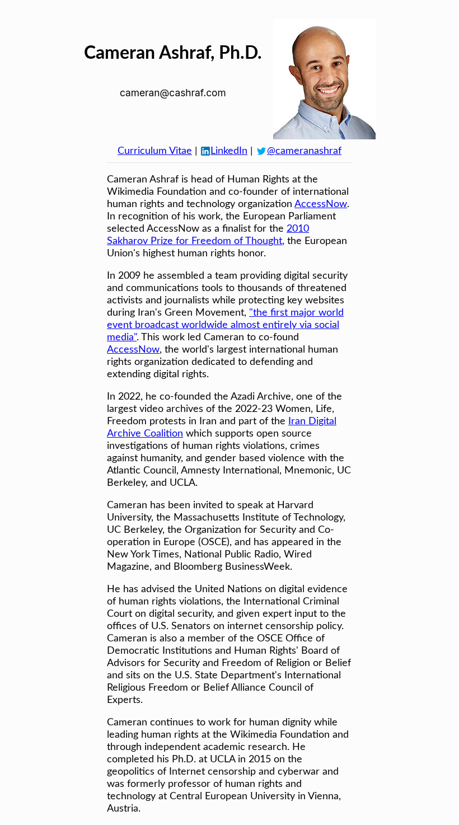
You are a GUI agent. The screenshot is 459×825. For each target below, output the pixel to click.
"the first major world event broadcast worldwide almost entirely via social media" (225, 325)
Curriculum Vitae (155, 151)
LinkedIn (228, 151)
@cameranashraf (304, 151)
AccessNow (320, 204)
